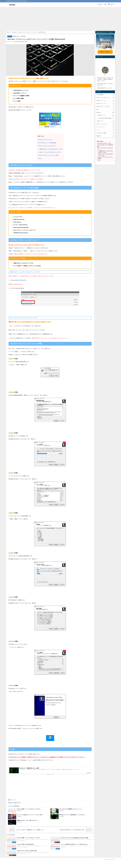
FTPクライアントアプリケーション (105, 97)
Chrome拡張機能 (105, 94)
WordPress (10, 36)
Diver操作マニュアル (105, 115)
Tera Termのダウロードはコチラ (18, 280)
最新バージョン (17, 36)
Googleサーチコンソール (105, 103)
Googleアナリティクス (105, 100)
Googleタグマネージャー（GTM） (105, 106)
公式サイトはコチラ (105, 51)
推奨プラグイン (105, 121)
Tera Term (23, 36)
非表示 (42, 136)
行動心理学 (105, 135)
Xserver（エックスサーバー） (105, 124)
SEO (105, 109)
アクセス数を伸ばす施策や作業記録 (105, 118)
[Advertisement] (60, 16)
